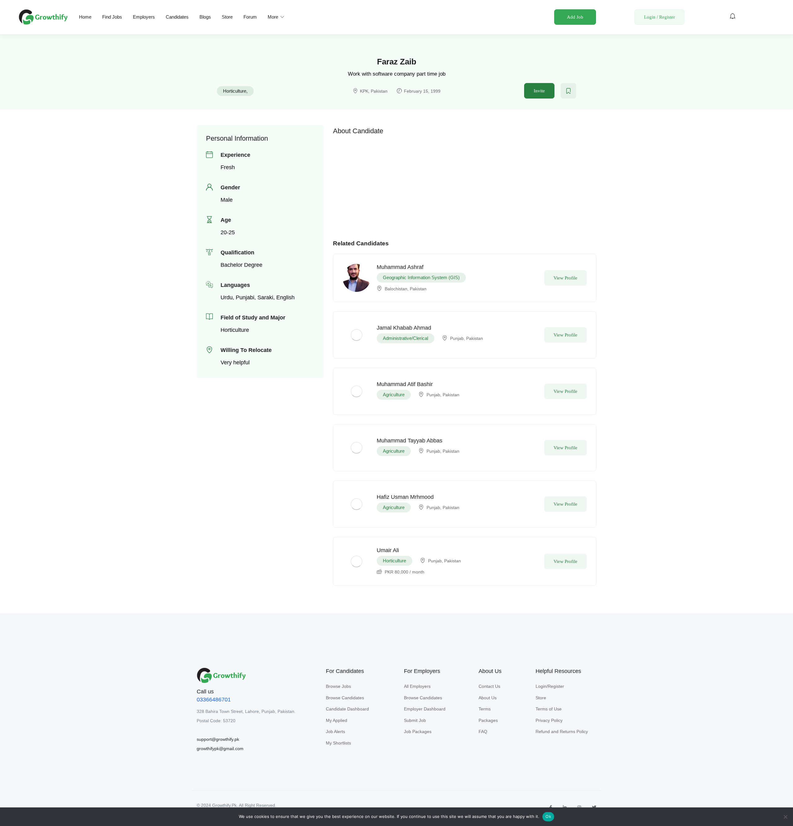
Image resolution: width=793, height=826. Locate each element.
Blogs (205, 17)
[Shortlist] (568, 91)
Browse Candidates (345, 697)
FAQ (483, 731)
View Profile (565, 277)
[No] (785, 817)
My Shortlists (338, 742)
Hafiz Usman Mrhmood (405, 497)
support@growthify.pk (218, 739)
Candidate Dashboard (347, 708)
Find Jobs (112, 17)
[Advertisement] (464, 182)
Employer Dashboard (424, 708)
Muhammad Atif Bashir (405, 384)
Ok (548, 816)
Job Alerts (335, 731)
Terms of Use (549, 708)
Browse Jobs (338, 686)
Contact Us (489, 686)
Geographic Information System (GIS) (421, 277)
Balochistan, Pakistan (406, 288)
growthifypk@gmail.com (220, 748)
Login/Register (550, 686)
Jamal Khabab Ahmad (404, 328)
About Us (488, 697)
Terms (485, 708)
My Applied (336, 720)
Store (227, 17)
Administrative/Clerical (405, 338)
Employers (144, 17)
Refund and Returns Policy (562, 731)
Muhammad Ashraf (400, 267)
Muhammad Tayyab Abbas (409, 440)
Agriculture (394, 394)
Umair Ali (388, 550)
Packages (488, 720)
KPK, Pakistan (374, 91)
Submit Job (415, 720)
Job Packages (418, 731)
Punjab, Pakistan (466, 338)
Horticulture (234, 91)
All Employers (417, 686)
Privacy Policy (549, 720)
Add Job (575, 17)
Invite (539, 90)
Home (85, 17)
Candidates (177, 17)
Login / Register (659, 17)
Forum (250, 17)
